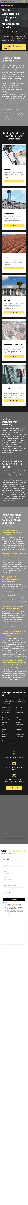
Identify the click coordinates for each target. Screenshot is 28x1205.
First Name (6, 859)
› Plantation (4, 724)
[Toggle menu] (25, 5)
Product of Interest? (8, 892)
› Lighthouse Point (6, 712)
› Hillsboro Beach (19, 729)
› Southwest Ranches (20, 724)
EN (23, 1)
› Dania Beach (18, 707)
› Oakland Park (18, 722)
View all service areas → (9, 741)
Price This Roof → (14, 181)
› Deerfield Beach (6, 729)
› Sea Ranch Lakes (6, 715)
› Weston (4, 727)
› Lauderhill (4, 731)
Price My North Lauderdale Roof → (13, 47)
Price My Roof (14, 788)
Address (5, 883)
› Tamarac (17, 715)
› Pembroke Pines (19, 712)
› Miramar (17, 731)
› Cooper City (5, 717)
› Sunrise (4, 736)
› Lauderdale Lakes (19, 719)
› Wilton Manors (19, 736)
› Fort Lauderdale (6, 710)
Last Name (6, 865)
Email (5, 871)
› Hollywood (18, 710)
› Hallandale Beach (6, 719)
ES (25, 1)
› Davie (16, 717)
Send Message (14, 899)
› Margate (4, 722)
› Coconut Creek (6, 707)
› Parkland (4, 734)
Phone (5, 877)
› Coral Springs (18, 727)
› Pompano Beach (19, 734)
